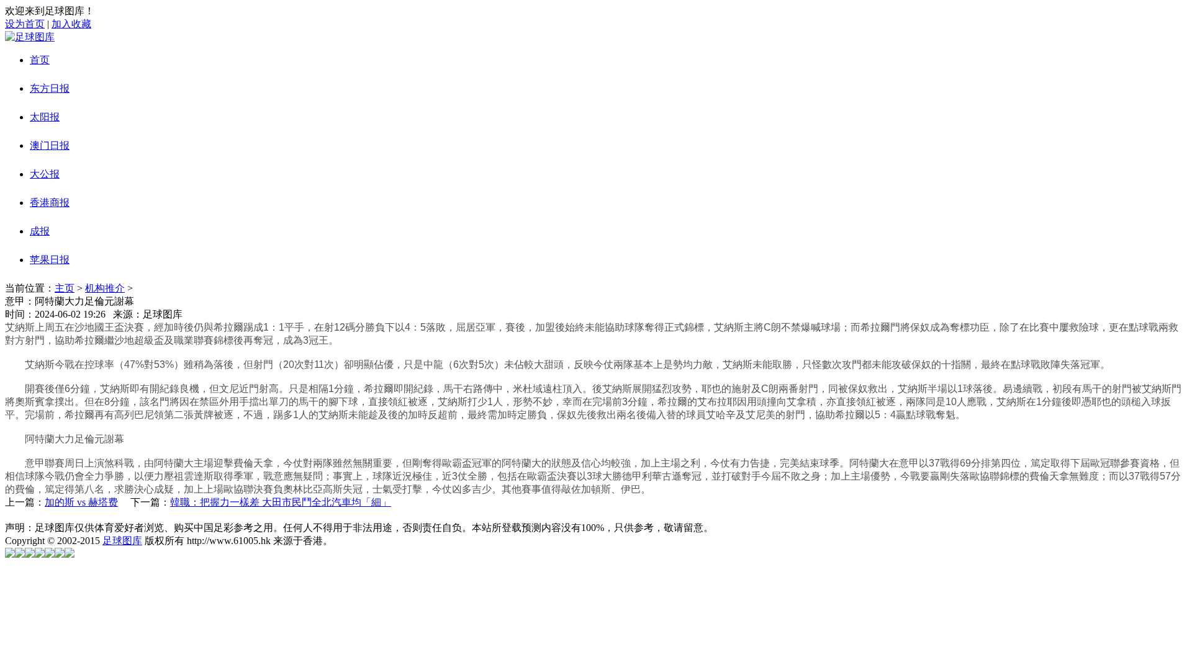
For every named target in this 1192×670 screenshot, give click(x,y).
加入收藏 (71, 24)
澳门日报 (50, 145)
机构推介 (105, 288)
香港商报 (50, 202)
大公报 (45, 174)
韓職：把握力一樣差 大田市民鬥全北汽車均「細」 (280, 502)
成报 (40, 231)
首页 (40, 60)
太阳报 (45, 117)
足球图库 (122, 540)
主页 (64, 288)
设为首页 (25, 24)
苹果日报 (50, 259)
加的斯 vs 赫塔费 (81, 502)
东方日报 (50, 88)
